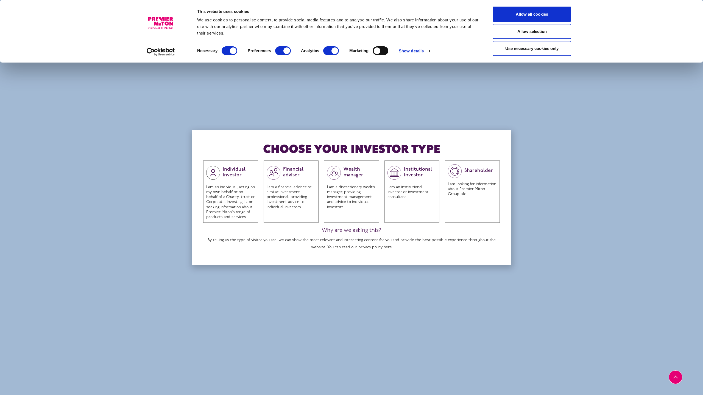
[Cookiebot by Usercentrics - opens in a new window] (161, 52)
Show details (411, 51)
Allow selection (532, 31)
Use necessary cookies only (532, 48)
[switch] (283, 50)
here (388, 247)
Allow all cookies (532, 14)
